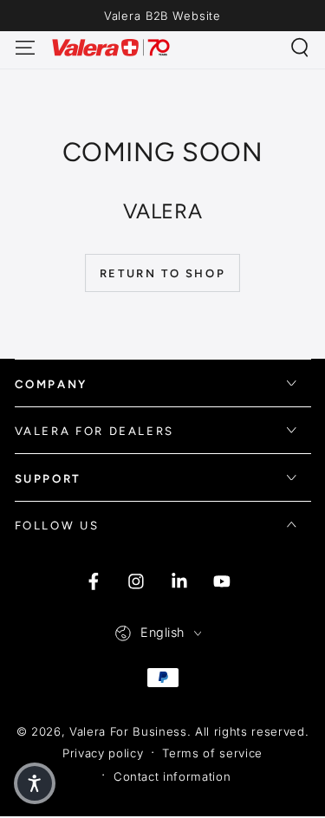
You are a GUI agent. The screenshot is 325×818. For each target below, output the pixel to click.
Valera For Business (128, 731)
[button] (300, 47)
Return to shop (162, 273)
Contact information (172, 776)
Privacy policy (102, 753)
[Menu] (24, 47)
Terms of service (212, 753)
